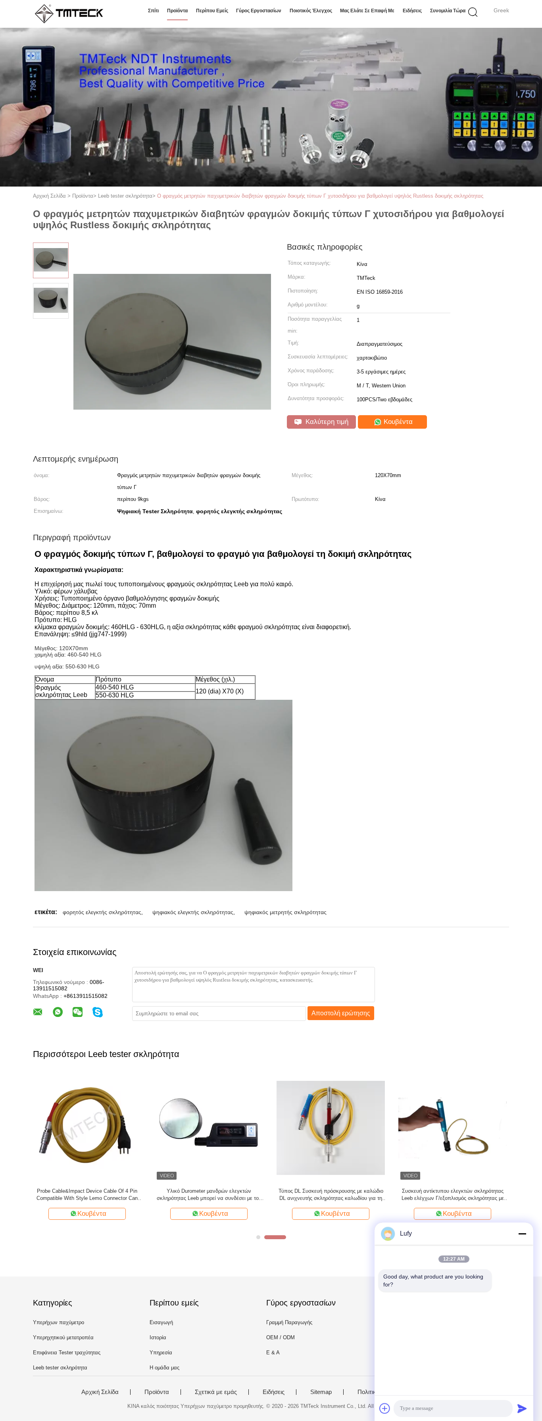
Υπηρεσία (161, 1353)
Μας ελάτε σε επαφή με (367, 10)
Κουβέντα (397, 422)
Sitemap (321, 1392)
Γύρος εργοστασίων (258, 10)
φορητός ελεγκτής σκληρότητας (102, 912)
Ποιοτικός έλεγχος (311, 10)
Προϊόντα (177, 10)
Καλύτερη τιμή (326, 422)
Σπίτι (153, 10)
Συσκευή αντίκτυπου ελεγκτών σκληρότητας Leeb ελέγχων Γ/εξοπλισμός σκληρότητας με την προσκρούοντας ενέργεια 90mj (453, 1195)
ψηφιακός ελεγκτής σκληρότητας (192, 912)
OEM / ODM (280, 1337)
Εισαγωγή (161, 1322)
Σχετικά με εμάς (216, 1392)
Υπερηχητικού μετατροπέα (63, 1337)
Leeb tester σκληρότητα (60, 1368)
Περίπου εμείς (212, 10)
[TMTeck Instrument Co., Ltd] (71, 14)
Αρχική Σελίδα (100, 1392)
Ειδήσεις (412, 10)
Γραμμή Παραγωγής (289, 1322)
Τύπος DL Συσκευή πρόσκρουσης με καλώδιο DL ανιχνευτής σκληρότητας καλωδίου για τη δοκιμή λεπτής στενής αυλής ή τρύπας (331, 1195)
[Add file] (384, 1408)
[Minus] (522, 1233)
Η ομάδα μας (164, 1368)
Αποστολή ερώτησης (340, 1013)
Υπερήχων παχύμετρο (58, 1322)
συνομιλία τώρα (447, 10)
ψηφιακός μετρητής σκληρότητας (285, 912)
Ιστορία (158, 1337)
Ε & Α (273, 1353)
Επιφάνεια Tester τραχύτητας (66, 1353)
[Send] (522, 1408)
